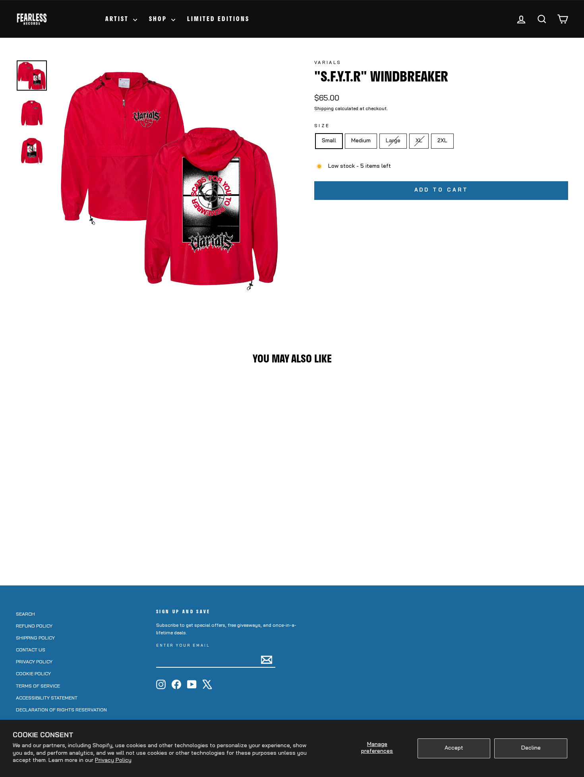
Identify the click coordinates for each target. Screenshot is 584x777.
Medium (361, 141)
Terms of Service (38, 686)
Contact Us (30, 650)
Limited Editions (218, 18)
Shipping (324, 109)
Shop (159, 18)
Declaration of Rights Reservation (61, 710)
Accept (454, 748)
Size (322, 126)
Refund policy (34, 626)
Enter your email (183, 645)
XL (421, 141)
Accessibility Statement (46, 698)
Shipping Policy (35, 638)
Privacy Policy (113, 760)
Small (329, 141)
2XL (442, 141)
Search (25, 614)
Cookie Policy (33, 674)
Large (395, 141)
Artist (118, 18)
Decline (531, 748)
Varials (328, 63)
